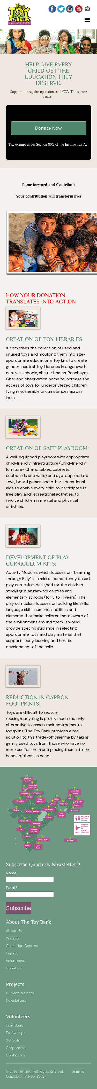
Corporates (16, 1047)
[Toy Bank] (19, 23)
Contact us (15, 1055)
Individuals (15, 1025)
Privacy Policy (35, 1076)
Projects (13, 938)
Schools (13, 1040)
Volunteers (15, 960)
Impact (12, 953)
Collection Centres (22, 945)
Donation (14, 968)
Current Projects (20, 993)
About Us (14, 930)
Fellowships (15, 1032)
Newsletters (16, 1000)
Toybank (25, 1071)
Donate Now (48, 128)
